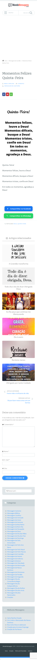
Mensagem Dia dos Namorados (13, 594)
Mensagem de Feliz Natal (16, 550)
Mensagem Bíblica (13, 513)
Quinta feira (22, 224)
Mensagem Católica (14, 515)
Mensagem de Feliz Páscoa (16, 552)
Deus (15, 224)
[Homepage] (18, 5)
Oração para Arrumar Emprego (18, 627)
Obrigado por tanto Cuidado (18, 383)
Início (6, 651)
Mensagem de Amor (14, 520)
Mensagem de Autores (15, 522)
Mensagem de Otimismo (15, 572)
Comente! (21, 83)
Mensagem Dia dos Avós (15, 590)
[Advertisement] (18, 38)
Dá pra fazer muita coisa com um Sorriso (19, 400)
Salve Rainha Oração (14, 618)
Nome (6, 451)
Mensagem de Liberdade (15, 563)
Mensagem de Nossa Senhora (14, 569)
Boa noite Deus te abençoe (16, 625)
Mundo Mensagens (7, 646)
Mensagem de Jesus (14, 561)
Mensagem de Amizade (15, 518)
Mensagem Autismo (14, 511)
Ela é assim (18, 337)
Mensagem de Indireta (15, 559)
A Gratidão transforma (18, 264)
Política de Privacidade (20, 651)
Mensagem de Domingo (15, 538)
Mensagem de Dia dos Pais (16, 536)
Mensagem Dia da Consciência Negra (13, 580)
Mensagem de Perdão (14, 575)
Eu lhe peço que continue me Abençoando (18, 313)
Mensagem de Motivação (16, 565)
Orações (10, 597)
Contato (30, 651)
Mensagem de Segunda (15, 577)
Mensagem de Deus (14, 531)
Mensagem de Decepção (15, 529)
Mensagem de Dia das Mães (17, 534)
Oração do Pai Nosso (14, 629)
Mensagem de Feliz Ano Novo (15, 546)
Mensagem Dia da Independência (13, 585)
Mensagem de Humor (14, 556)
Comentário (9, 425)
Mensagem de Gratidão (12, 86)
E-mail (7, 460)
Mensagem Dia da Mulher (16, 588)
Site (5, 468)
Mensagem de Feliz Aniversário (13, 542)
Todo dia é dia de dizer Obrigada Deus (18, 288)
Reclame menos (18, 360)
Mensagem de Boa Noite (15, 525)
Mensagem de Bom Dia (15, 527)
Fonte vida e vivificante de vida (18, 392)
